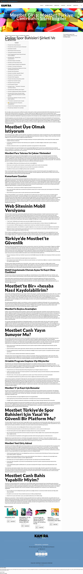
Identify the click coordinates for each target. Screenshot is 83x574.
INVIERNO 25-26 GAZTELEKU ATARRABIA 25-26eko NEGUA (24, 520)
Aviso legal (41, 564)
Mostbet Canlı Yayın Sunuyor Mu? (15, 62)
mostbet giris (24, 150)
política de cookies (70, 569)
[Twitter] (78, 1)
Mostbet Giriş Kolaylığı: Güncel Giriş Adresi (17, 105)
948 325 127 (5, 1)
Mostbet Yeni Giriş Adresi (13, 71)
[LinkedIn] (81, 1)
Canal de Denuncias (41, 556)
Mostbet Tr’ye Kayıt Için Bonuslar (15, 66)
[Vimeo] (80, 1)
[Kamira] (6, 5)
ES (81, 5)
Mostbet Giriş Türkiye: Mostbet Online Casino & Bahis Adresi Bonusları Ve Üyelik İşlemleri (16, 94)
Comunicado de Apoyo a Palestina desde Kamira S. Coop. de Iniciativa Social (39, 520)
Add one (72, 35)
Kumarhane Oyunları (12, 48)
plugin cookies (6, 570)
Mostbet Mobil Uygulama (13, 77)
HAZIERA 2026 (10, 517)
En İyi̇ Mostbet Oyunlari (13, 84)
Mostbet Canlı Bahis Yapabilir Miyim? (16, 73)
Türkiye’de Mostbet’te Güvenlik (14, 52)
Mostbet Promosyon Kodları (14, 82)
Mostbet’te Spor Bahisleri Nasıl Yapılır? (16, 89)
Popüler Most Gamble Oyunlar (14, 80)
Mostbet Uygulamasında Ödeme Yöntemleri (17, 91)
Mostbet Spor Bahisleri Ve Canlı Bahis (16, 107)
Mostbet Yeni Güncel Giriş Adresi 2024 (16, 78)
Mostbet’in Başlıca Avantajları (14, 60)
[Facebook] (76, 1)
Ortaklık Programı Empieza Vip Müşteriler (17, 64)
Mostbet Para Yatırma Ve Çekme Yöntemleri (17, 46)
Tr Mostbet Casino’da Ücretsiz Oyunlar (16, 100)
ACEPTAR (2, 572)
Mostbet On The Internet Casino (14, 75)
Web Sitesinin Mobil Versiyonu (14, 50)
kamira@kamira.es (13, 1)
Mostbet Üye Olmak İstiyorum (14, 44)
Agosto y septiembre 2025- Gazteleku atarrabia (54, 519)
